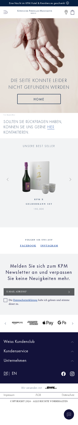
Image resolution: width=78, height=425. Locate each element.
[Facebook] (63, 374)
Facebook (28, 245)
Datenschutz (68, 395)
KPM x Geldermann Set (39, 201)
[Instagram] (72, 374)
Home (39, 99)
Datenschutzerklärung (25, 300)
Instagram (49, 245)
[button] (66, 12)
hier (50, 126)
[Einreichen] (69, 292)
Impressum (9, 395)
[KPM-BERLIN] (33, 12)
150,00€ (39, 208)
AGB (38, 395)
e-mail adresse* (17, 292)
